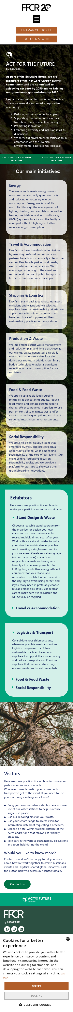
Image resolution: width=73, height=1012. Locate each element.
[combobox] (68, 939)
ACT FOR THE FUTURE (30, 63)
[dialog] (36, 973)
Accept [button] (36, 986)
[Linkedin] (21, 929)
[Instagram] (14, 929)
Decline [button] (36, 995)
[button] (36, 19)
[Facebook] (7, 929)
